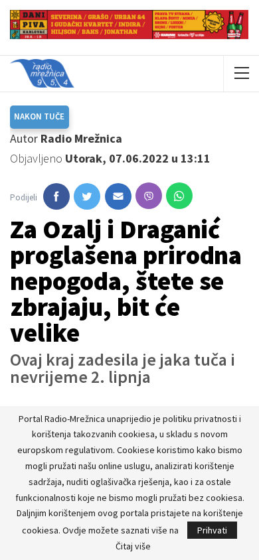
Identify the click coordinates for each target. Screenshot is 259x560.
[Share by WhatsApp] (179, 195)
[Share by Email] (118, 196)
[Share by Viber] (148, 195)
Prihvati (212, 530)
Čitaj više (133, 546)
